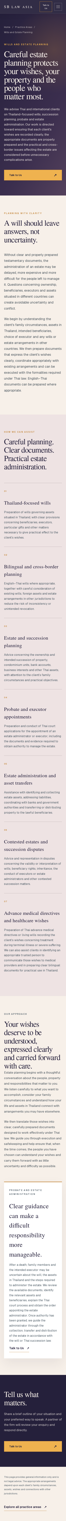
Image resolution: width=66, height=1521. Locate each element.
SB (18, 6)
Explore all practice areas (25, 1507)
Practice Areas (23, 27)
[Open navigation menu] (58, 7)
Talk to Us (46, 7)
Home (7, 27)
